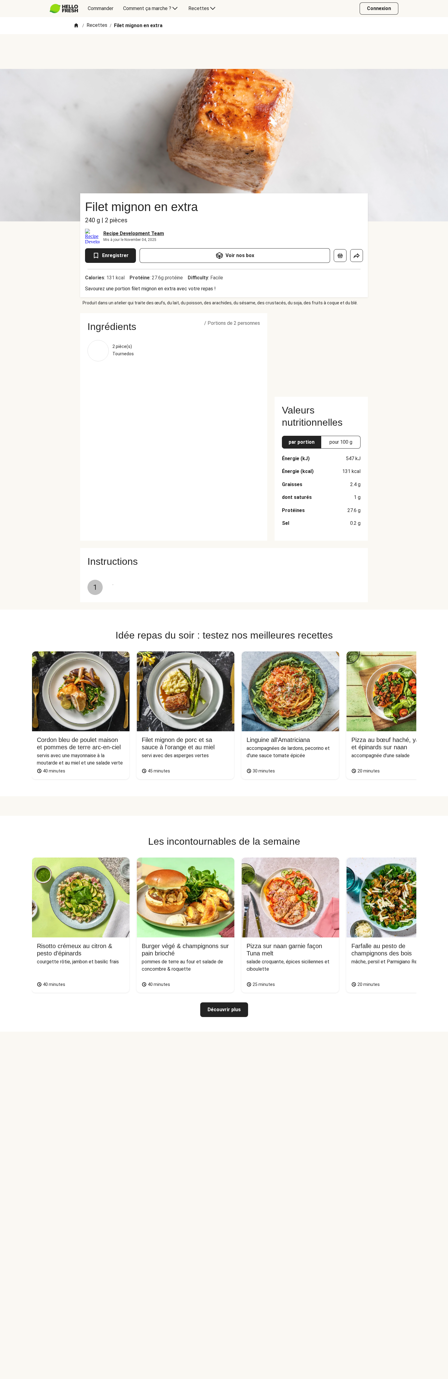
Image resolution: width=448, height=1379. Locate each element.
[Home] (76, 26)
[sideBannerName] (321, 351)
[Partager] (356, 255)
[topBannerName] (224, 51)
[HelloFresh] (64, 8)
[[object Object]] (340, 255)
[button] (173, 327)
